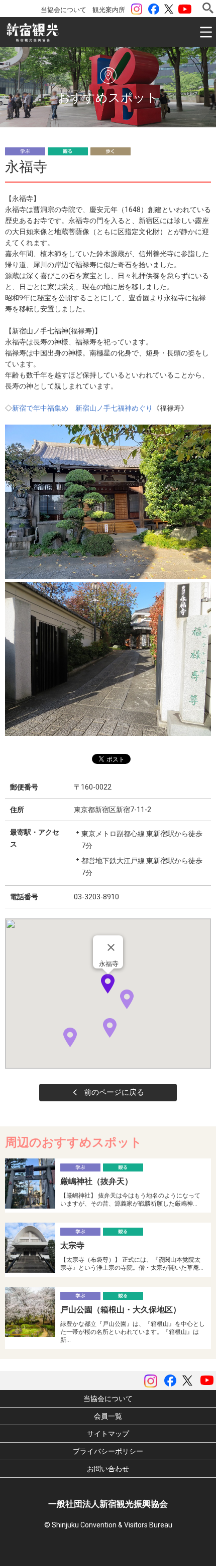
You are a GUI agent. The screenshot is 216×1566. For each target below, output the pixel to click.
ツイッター (168, 9)
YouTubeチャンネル (184, 9)
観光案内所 (108, 10)
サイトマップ (108, 1434)
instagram (136, 9)
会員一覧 (108, 1416)
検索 (207, 8)
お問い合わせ (108, 1469)
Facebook (153, 9)
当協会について (63, 10)
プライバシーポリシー (108, 1451)
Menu (205, 32)
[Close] (111, 947)
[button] (108, 984)
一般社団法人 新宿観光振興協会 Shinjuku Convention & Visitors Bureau (33, 33)
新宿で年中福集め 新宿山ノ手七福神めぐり (82, 408)
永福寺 (109, 963)
